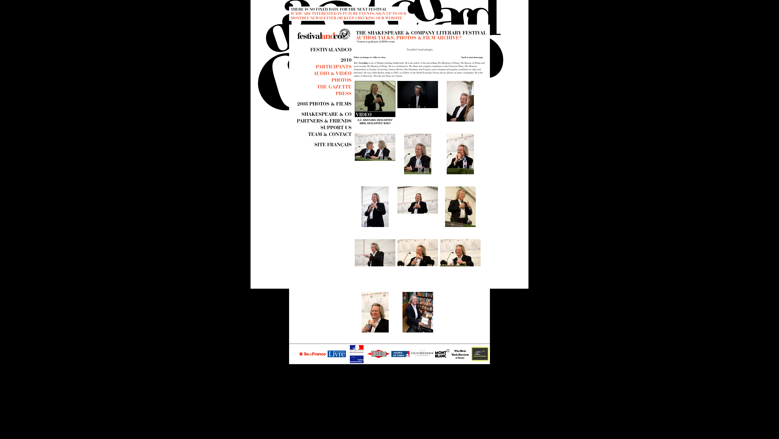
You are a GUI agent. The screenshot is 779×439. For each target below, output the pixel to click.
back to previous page (472, 57)
